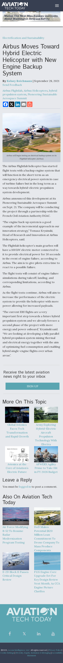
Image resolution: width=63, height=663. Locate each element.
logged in (25, 486)
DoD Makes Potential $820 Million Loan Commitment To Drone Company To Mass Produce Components (46, 538)
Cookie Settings (7, 653)
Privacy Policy (55, 650)
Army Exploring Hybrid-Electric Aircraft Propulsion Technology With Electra (46, 434)
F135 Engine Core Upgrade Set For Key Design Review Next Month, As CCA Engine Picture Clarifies (47, 581)
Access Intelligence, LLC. (19, 650)
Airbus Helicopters (36, 90)
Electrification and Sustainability (23, 38)
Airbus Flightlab (12, 90)
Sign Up (32, 386)
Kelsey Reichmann (19, 81)
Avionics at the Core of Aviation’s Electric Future (17, 468)
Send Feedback (12, 85)
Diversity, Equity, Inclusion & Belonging (33, 653)
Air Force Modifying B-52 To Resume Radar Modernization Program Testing (15, 534)
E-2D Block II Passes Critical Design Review (16, 575)
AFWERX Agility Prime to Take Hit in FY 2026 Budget (46, 468)
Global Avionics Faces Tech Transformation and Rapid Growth (17, 430)
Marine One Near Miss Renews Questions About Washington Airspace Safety (31, 17)
